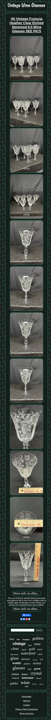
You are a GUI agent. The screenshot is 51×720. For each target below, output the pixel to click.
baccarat (14, 654)
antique (15, 674)
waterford (28, 653)
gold (32, 649)
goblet (14, 683)
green (37, 668)
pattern (27, 663)
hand (30, 645)
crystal (36, 673)
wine (25, 682)
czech (41, 684)
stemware (35, 660)
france (25, 674)
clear (15, 648)
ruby (29, 669)
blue (12, 639)
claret (40, 654)
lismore (15, 678)
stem (37, 644)
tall (41, 659)
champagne (26, 639)
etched (37, 663)
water (16, 663)
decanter (25, 659)
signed (24, 650)
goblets (38, 638)
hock (40, 649)
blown (38, 678)
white (26, 686)
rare (18, 639)
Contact (26, 705)
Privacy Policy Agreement (27, 709)
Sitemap (26, 701)
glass (14, 658)
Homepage (26, 696)
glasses (19, 667)
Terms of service (26, 713)
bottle (34, 684)
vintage (19, 643)
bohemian (28, 677)
